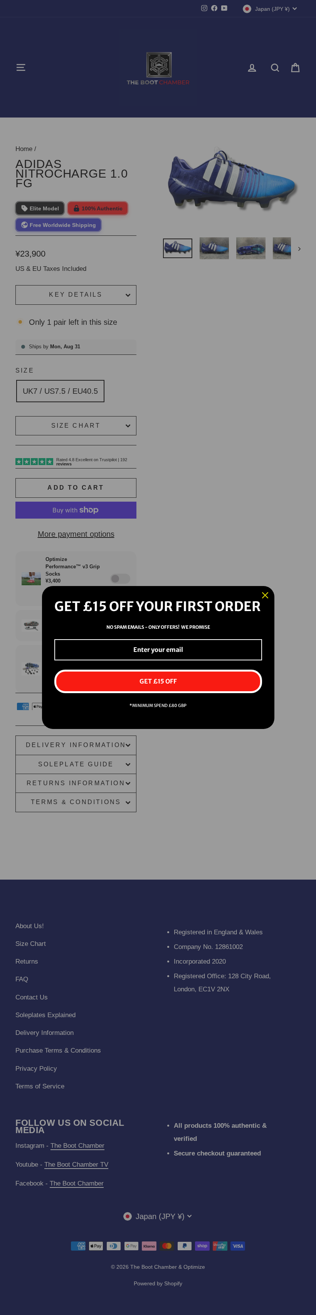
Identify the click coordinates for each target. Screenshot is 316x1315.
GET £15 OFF (158, 681)
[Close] (265, 595)
